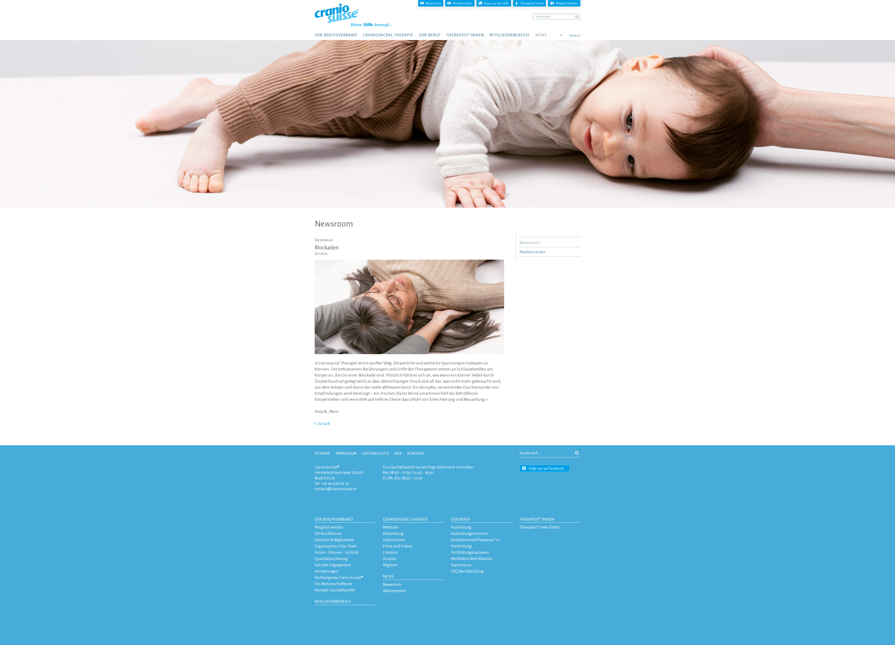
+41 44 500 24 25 (335, 484)
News (388, 576)
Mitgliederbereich (333, 602)
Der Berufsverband (334, 519)
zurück (323, 423)
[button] (339, 35)
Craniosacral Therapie (405, 519)
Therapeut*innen (536, 519)
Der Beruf (460, 519)
